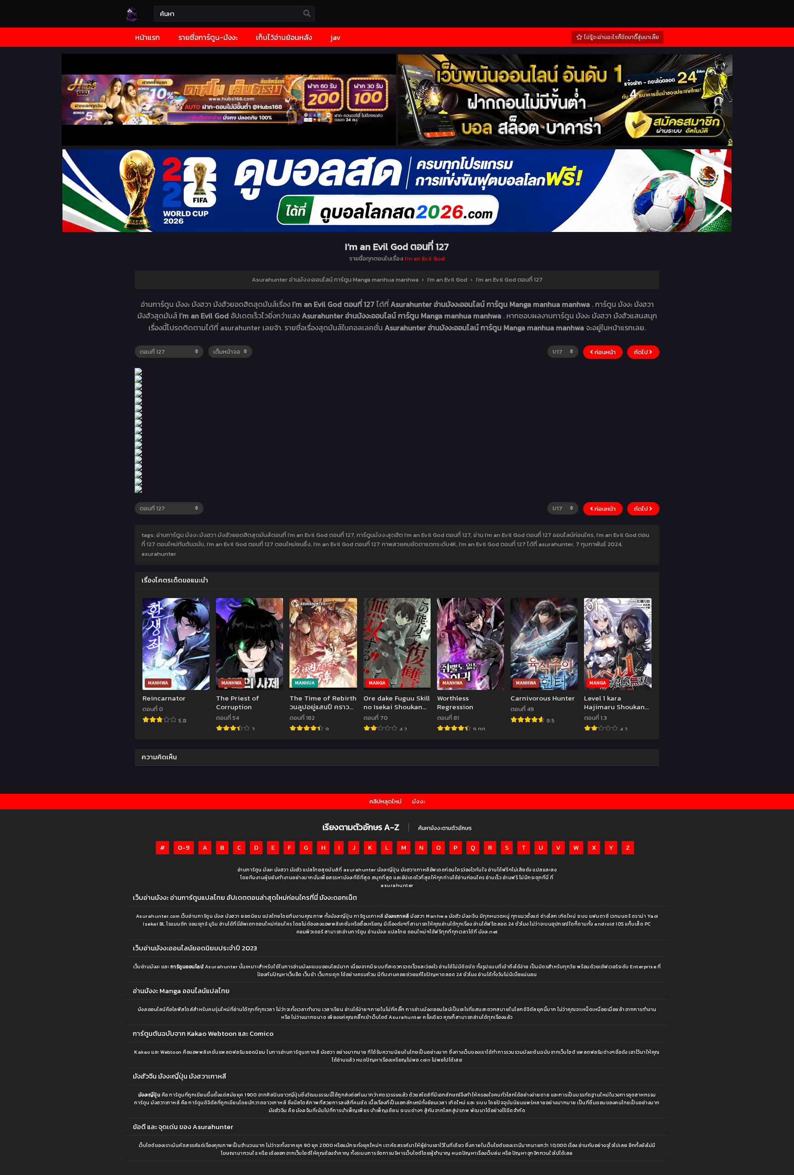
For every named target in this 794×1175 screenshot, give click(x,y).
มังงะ (418, 801)
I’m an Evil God (425, 258)
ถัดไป (641, 352)
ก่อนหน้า (604, 352)
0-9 (184, 848)
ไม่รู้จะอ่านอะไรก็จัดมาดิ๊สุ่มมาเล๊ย (621, 37)
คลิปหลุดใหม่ (385, 801)
